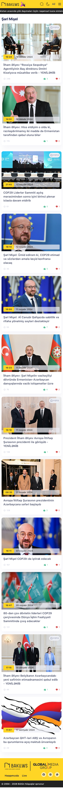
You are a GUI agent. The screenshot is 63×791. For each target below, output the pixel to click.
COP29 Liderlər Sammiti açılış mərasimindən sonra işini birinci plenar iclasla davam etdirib (29, 196)
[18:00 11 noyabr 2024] (31, 294)
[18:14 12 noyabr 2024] (31, 232)
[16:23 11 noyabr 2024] (31, 352)
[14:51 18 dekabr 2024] (31, 104)
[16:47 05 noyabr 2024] (31, 590)
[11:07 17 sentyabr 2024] (31, 715)
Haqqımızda (12, 775)
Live (24, 775)
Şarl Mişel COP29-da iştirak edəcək (27, 558)
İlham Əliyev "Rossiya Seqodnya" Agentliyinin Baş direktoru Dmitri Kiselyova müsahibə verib (29, 68)
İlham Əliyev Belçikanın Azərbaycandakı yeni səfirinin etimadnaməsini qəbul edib (30, 679)
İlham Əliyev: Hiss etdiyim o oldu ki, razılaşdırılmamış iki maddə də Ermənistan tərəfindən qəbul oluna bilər (31, 131)
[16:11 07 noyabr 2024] (31, 536)
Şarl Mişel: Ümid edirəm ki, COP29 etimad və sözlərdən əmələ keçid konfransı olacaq (31, 258)
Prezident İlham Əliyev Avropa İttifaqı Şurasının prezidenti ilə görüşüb (28, 442)
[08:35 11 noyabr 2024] (31, 477)
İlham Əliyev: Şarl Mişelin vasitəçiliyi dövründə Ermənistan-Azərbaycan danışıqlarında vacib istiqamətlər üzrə (28, 379)
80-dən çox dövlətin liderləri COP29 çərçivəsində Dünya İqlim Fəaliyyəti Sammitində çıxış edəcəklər (27, 617)
